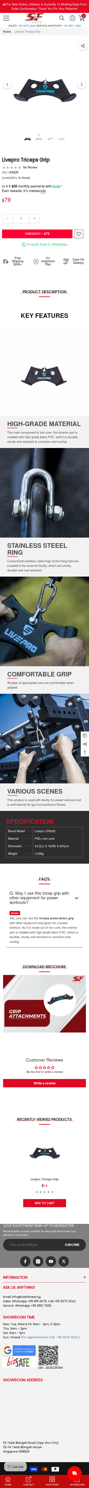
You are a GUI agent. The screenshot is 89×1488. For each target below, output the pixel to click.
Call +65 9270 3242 (62, 1301)
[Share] (83, 46)
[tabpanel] (45, 1168)
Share (83, 46)
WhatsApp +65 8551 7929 (33, 1306)
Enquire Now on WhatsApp (47, 244)
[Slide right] (82, 84)
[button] (62, 18)
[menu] (6, 18)
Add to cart (44, 1203)
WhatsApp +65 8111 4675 (29, 1301)
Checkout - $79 (37, 234)
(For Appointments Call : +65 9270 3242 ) (50, 1337)
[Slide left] (7, 84)
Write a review (44, 1083)
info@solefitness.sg (26, 1297)
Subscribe (72, 1245)
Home (7, 31)
